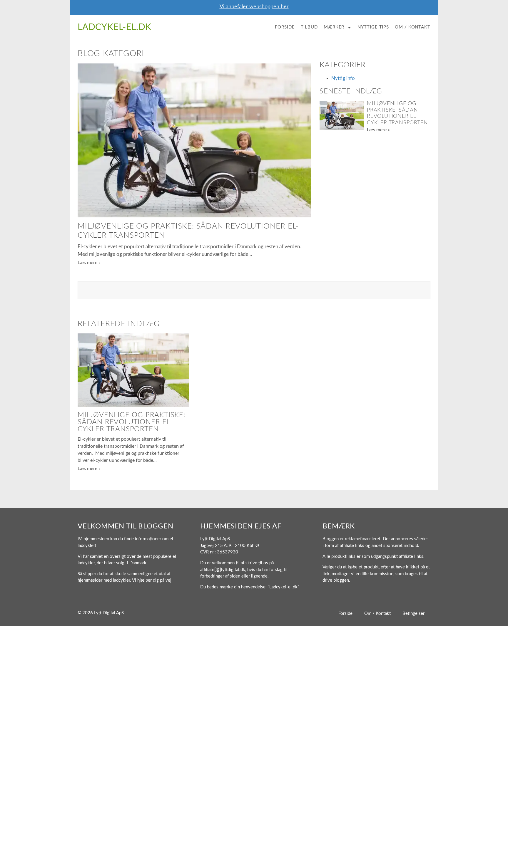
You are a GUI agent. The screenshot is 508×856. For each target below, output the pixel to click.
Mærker (334, 27)
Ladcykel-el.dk (114, 27)
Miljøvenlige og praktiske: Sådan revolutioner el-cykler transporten (132, 422)
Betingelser (413, 613)
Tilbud (309, 27)
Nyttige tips (373, 27)
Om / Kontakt (412, 27)
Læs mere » (89, 262)
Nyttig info (343, 78)
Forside (285, 27)
